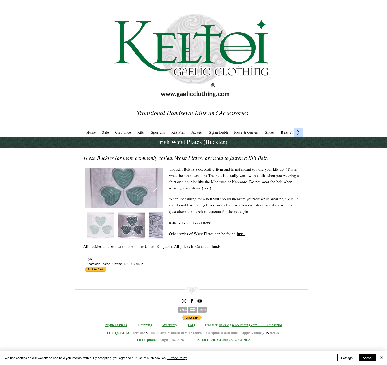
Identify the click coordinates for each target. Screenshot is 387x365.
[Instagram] (184, 301)
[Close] (381, 357)
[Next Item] (155, 188)
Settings (347, 358)
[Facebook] (192, 301)
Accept (367, 358)
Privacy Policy (177, 358)
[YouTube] (199, 301)
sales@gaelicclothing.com (238, 324)
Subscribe (274, 324)
